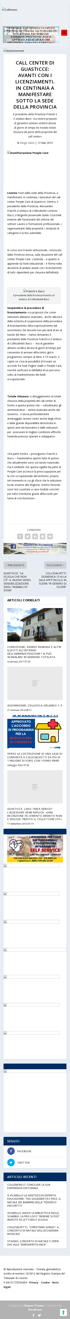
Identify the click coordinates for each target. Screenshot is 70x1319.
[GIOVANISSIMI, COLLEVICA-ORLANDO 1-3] (35, 683)
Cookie (45, 1282)
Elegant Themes (34, 1305)
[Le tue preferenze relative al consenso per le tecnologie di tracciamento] (63, 1312)
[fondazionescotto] (32, 866)
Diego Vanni (27, 143)
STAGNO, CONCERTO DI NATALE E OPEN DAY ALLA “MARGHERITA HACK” (33, 1242)
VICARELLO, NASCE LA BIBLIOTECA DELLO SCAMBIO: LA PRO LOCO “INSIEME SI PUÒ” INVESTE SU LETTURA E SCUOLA (33, 1216)
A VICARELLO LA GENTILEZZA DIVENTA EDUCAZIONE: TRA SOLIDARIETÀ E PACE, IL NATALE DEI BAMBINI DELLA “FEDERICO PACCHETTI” (34, 1200)
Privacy (33, 1282)
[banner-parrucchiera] (32, 922)
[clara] (32, 977)
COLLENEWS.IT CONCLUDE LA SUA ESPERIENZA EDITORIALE (28, 1186)
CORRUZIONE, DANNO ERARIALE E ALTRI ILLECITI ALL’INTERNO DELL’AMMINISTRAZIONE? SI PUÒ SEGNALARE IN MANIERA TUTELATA (34, 652)
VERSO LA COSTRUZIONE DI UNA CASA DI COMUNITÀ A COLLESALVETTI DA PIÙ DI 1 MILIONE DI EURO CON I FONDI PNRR (35, 757)
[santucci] (32, 894)
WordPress (35, 1309)
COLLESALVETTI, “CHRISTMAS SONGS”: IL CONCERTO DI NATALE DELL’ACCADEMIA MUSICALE (33, 1230)
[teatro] (32, 1034)
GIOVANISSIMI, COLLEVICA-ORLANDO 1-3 (34, 705)
